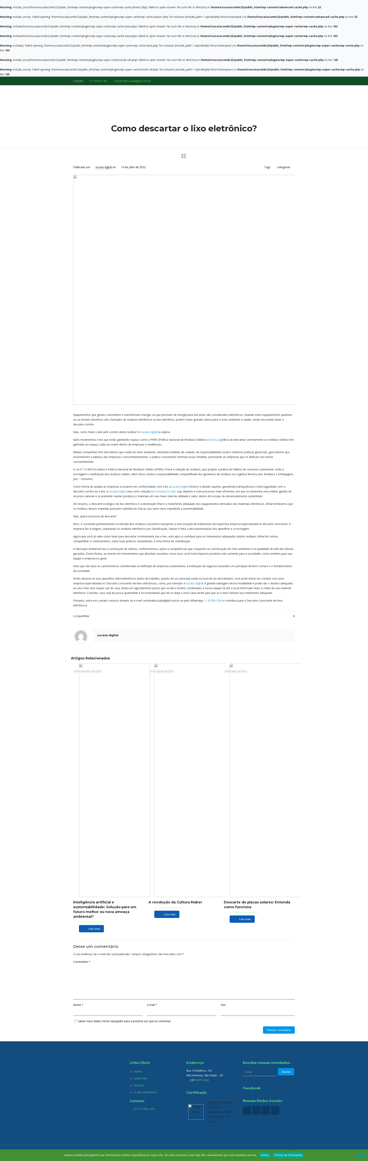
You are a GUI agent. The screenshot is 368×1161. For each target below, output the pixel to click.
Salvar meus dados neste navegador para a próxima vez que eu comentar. (124, 1021)
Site (223, 1005)
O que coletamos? (145, 1092)
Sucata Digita (194, 583)
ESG (214, 439)
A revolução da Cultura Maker (175, 902)
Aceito (265, 1155)
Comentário (81, 962)
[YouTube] (282, 80)
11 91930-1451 (98, 81)
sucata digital (103, 167)
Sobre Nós (140, 1078)
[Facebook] (277, 80)
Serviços (139, 1085)
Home (138, 1071)
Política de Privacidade (288, 1155)
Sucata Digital (148, 432)
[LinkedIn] (288, 80)
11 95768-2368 (213, 600)
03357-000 (202, 1080)
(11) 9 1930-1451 (144, 1109)
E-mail (152, 1005)
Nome (78, 1005)
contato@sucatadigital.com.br (132, 81)
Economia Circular (165, 491)
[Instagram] (293, 80)
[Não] (361, 1155)
